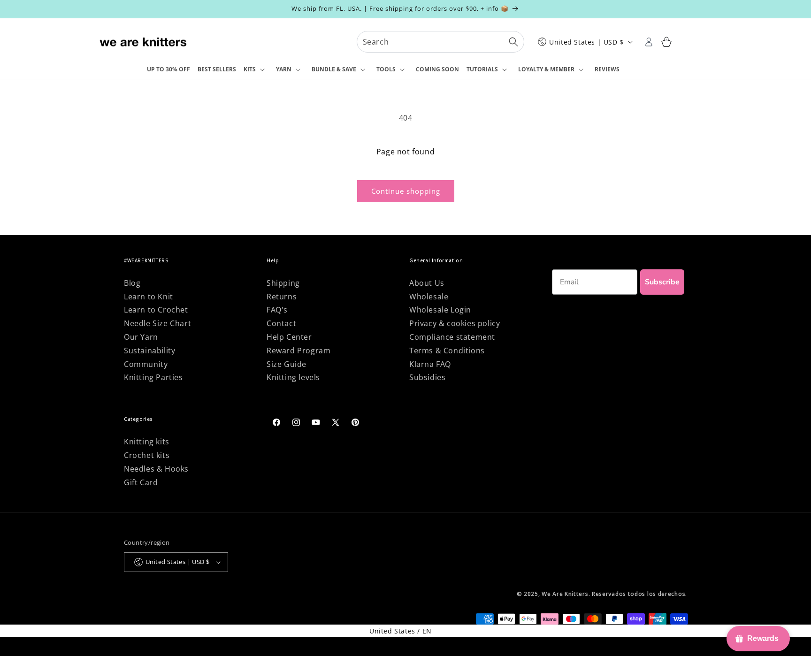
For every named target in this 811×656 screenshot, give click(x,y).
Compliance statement (452, 337)
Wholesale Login (440, 310)
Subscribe (662, 282)
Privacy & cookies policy (454, 323)
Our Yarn (141, 337)
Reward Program (298, 350)
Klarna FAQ (430, 364)
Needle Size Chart (157, 323)
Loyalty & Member (546, 69)
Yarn (283, 69)
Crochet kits (146, 455)
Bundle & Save (334, 69)
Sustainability (149, 350)
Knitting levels (293, 377)
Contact (281, 323)
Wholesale (428, 296)
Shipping (283, 283)
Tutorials (482, 69)
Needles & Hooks (156, 469)
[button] (256, 70)
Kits (250, 69)
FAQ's (277, 310)
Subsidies (427, 377)
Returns (282, 296)
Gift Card (141, 482)
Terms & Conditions (447, 350)
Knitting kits (146, 441)
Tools (386, 69)
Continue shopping (405, 191)
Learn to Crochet (156, 310)
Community (146, 364)
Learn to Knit (148, 296)
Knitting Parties (153, 377)
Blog (132, 283)
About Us (426, 283)
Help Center (289, 337)
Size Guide (286, 364)
